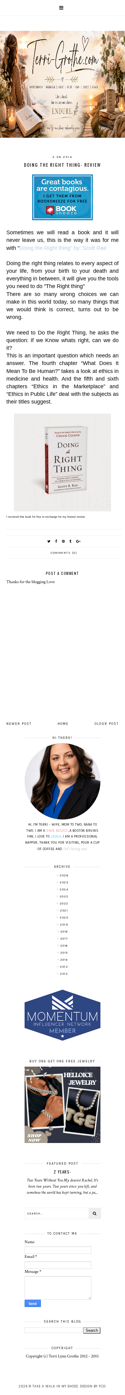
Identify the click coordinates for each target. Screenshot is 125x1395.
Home (63, 724)
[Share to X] (49, 541)
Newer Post (19, 724)
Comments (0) (64, 553)
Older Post (107, 724)
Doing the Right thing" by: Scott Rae (62, 248)
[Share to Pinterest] (63, 541)
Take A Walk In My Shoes (55, 1386)
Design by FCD (93, 1386)
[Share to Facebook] (56, 541)
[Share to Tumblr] (70, 541)
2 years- (62, 1172)
